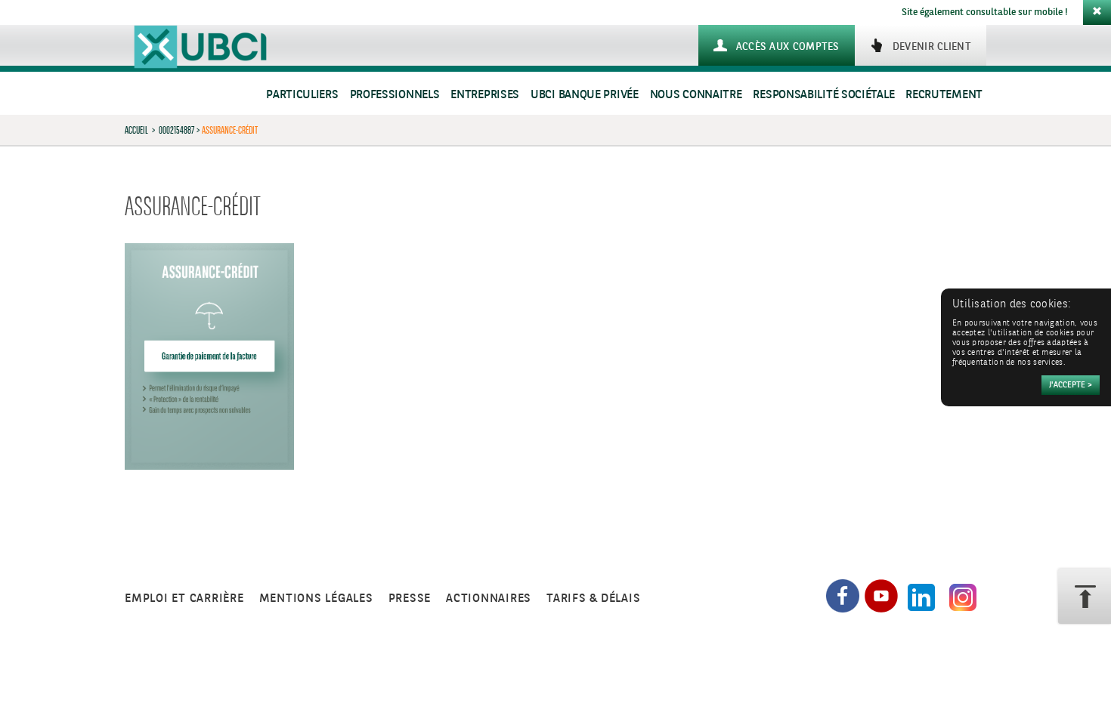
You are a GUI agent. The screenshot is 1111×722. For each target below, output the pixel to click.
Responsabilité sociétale (823, 94)
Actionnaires (488, 598)
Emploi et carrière (184, 598)
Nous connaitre (696, 94)
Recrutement (944, 94)
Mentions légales (316, 598)
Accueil (136, 130)
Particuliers (302, 94)
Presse (410, 598)
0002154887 (176, 130)
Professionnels (395, 94)
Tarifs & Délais (593, 598)
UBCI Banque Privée (585, 94)
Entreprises (484, 94)
